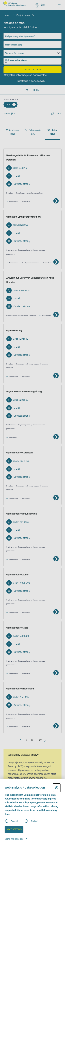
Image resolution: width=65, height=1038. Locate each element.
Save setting (14, 829)
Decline (34, 821)
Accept (14, 821)
